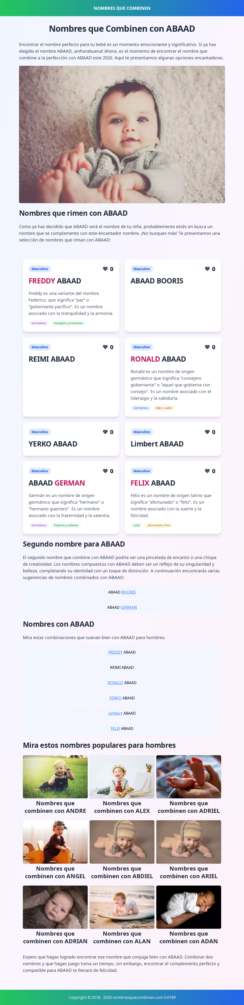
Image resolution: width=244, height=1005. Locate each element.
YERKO (115, 698)
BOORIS (129, 592)
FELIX (140, 483)
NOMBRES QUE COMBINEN (122, 8)
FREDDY (42, 281)
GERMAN (70, 483)
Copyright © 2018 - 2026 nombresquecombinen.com (116, 997)
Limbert (115, 713)
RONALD (145, 359)
